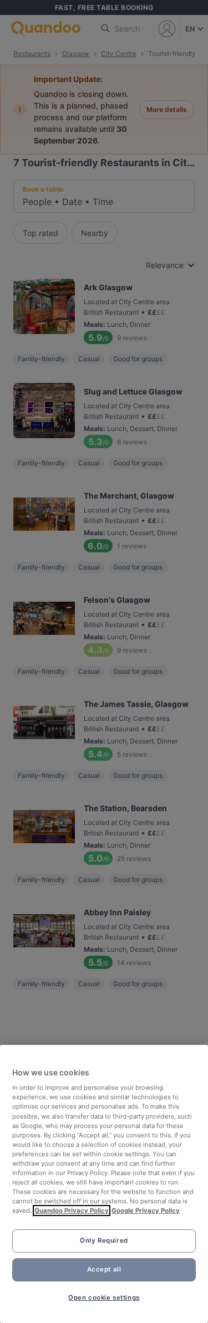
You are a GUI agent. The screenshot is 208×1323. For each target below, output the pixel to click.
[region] (104, 1184)
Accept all (104, 1269)
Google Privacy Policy (145, 1210)
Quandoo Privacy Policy (71, 1210)
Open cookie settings (103, 1297)
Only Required (104, 1240)
